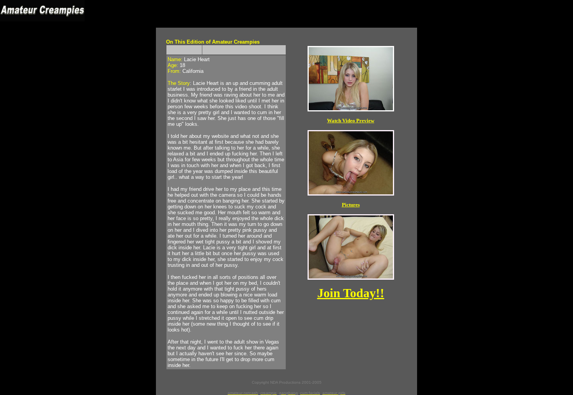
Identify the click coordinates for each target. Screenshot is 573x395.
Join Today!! (350, 293)
